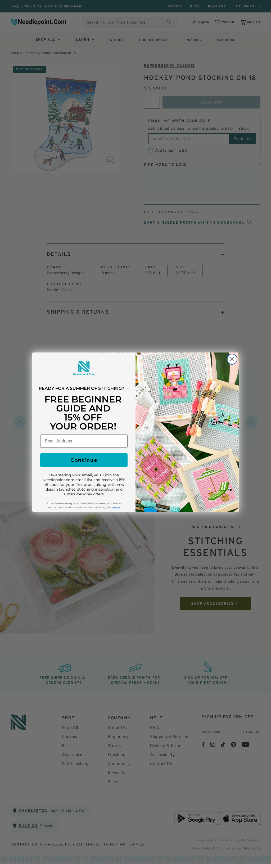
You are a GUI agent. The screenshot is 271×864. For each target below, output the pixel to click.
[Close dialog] (232, 359)
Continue (84, 460)
